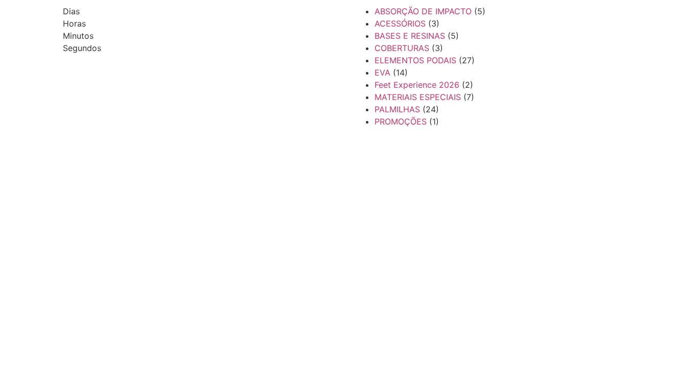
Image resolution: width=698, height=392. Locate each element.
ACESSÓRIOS (400, 23)
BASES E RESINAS (410, 36)
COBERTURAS (402, 48)
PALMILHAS (397, 109)
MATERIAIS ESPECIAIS (418, 97)
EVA (382, 72)
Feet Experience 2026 (417, 85)
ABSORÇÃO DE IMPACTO (423, 11)
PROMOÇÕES (401, 121)
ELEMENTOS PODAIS (415, 60)
